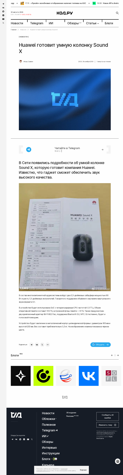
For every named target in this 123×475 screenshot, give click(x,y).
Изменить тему (105, 425)
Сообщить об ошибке (107, 416)
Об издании (71, 413)
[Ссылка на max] (3, 11)
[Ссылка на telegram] (3, 3)
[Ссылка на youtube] (3, 19)
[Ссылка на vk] (3, 7)
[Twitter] (42, 344)
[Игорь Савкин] (20, 61)
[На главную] (65, 13)
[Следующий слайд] (118, 355)
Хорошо (83, 470)
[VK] (37, 344)
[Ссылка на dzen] (3, 15)
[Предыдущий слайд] (112, 355)
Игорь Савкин (28, 61)
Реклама (71, 416)
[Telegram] (31, 344)
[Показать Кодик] (117, 461)
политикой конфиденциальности (105, 433)
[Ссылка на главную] (16, 415)
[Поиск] (117, 13)
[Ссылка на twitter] (3, 23)
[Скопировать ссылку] (48, 344)
